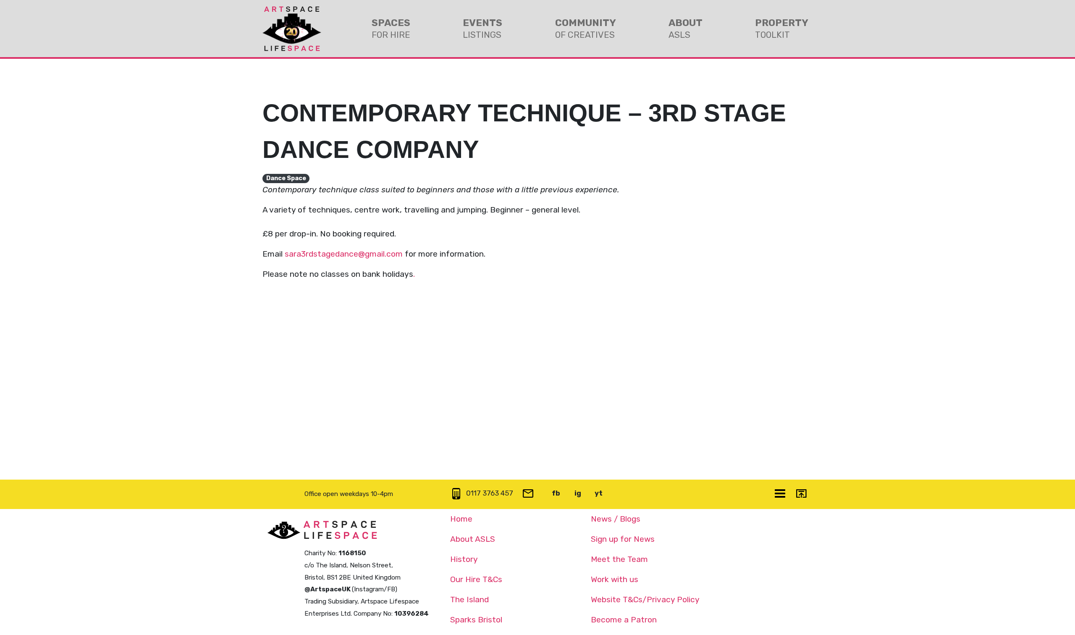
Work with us (614, 579)
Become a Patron (624, 620)
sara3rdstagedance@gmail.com (344, 254)
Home (461, 519)
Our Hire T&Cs (476, 579)
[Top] (802, 494)
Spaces (391, 28)
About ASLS (472, 539)
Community (585, 28)
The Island (469, 599)
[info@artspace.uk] (529, 494)
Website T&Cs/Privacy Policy (645, 599)
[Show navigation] (780, 494)
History (464, 559)
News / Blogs (615, 519)
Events (482, 28)
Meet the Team (619, 559)
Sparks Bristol (476, 620)
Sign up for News (623, 539)
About (686, 28)
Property (781, 28)
